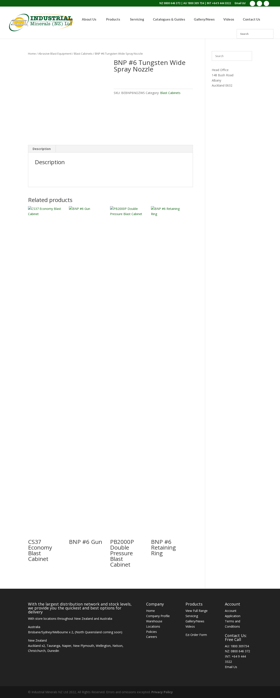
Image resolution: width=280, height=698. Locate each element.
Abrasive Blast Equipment (55, 54)
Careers (151, 637)
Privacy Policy (162, 692)
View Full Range (197, 611)
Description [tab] (42, 149)
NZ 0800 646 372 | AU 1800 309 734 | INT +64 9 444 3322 (195, 3)
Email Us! (240, 3)
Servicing (192, 616)
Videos (190, 626)
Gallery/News (195, 621)
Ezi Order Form (196, 635)
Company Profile (158, 616)
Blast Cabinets (83, 54)
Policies (151, 632)
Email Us (231, 667)
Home (32, 54)
